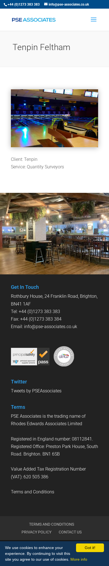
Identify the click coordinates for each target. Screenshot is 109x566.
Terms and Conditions (32, 491)
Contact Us (70, 532)
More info (78, 559)
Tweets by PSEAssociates (36, 390)
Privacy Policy (36, 532)
